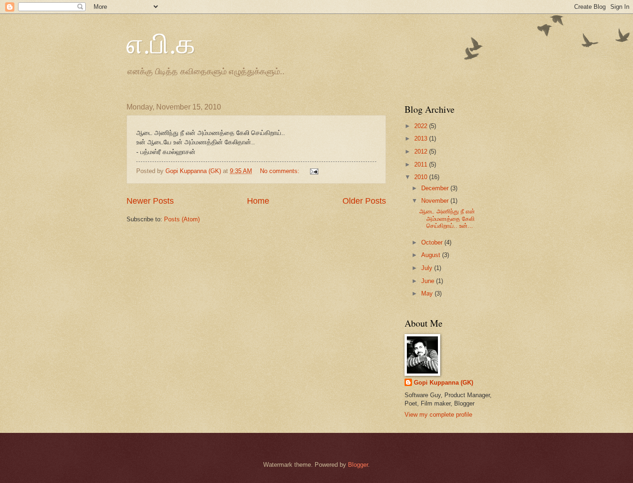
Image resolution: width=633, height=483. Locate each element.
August (431, 254)
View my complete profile (438, 414)
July (427, 267)
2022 (421, 125)
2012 (421, 151)
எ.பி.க (161, 42)
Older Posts (364, 201)
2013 (421, 138)
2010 (421, 177)
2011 (421, 164)
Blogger (358, 464)
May (428, 293)
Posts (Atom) (182, 219)
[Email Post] (313, 170)
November (435, 200)
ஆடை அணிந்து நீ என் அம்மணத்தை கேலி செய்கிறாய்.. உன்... (447, 218)
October (432, 242)
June (428, 280)
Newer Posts (150, 201)
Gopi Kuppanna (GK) (443, 382)
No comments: (280, 170)
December (435, 188)
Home (258, 201)
